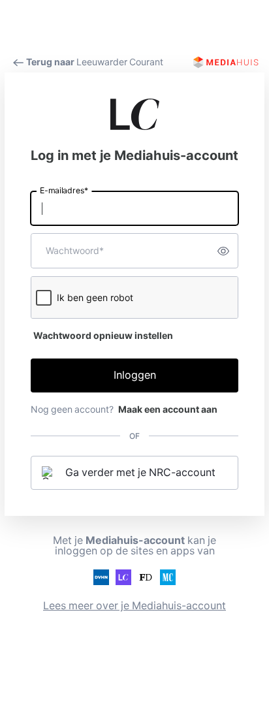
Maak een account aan (167, 409)
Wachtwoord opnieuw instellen (103, 335)
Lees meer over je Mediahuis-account (134, 605)
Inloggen (135, 375)
